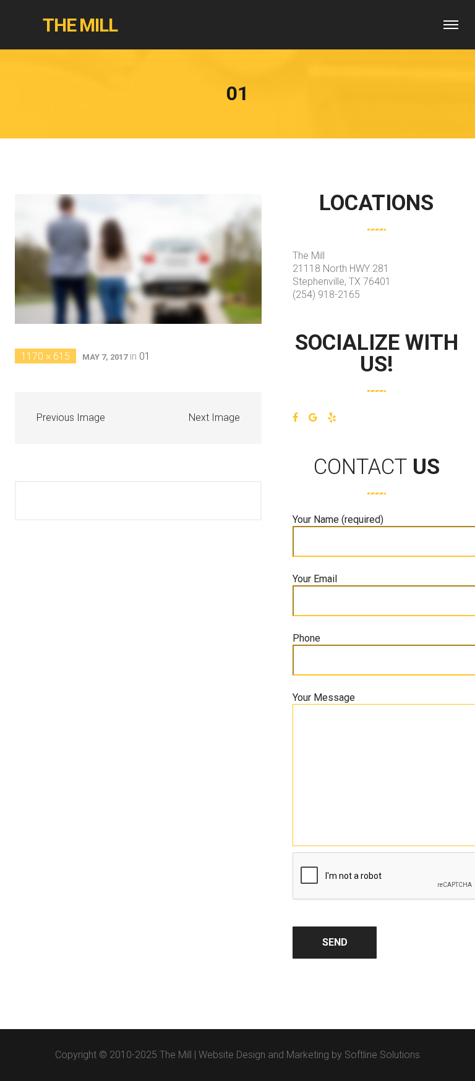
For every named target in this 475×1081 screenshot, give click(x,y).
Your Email (315, 579)
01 (144, 356)
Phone (306, 638)
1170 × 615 (45, 356)
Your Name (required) (338, 519)
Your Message (324, 697)
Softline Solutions (382, 1055)
